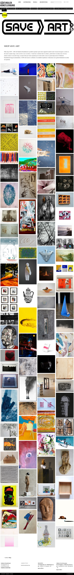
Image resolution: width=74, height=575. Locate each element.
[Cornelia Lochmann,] (35, 335)
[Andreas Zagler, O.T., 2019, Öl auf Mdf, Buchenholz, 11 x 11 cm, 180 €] (72, 478)
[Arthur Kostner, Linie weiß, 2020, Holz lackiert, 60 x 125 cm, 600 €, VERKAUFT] (35, 237)
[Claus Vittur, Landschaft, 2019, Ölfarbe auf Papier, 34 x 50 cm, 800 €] (72, 251)
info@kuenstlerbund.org (25, 565)
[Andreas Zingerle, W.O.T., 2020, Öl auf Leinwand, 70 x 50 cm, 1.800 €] (72, 395)
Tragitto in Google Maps (5, 567)
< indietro (7, 557)
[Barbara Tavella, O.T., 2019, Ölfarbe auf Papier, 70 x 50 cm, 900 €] (72, 65)
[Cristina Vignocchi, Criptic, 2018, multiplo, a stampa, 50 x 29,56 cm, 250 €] (72, 240)
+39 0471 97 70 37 (24, 563)
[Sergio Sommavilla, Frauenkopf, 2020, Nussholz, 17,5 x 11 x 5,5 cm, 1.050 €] (53, 498)
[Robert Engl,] (16, 352)
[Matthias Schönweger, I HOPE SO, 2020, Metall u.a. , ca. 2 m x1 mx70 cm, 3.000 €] (53, 376)
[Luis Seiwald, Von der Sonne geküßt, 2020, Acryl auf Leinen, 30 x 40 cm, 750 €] (53, 412)
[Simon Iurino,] (35, 102)
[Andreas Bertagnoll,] (16, 153)
